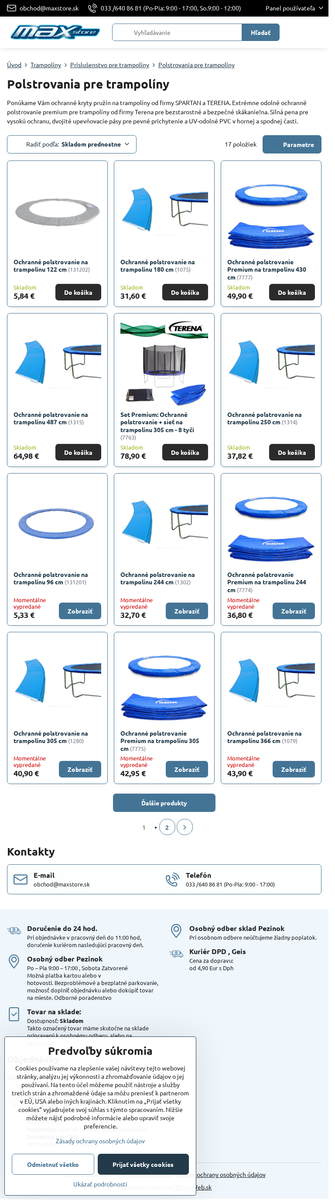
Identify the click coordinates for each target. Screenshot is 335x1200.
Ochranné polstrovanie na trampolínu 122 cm (51, 265)
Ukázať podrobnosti (100, 1184)
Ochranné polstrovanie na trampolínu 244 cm (157, 578)
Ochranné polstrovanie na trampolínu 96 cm (51, 578)
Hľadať (260, 32)
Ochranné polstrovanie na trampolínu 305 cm (51, 737)
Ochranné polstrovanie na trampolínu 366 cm (264, 737)
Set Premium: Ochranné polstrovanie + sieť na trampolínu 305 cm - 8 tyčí (157, 421)
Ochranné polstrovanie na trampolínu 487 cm (51, 418)
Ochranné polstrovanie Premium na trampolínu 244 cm (266, 581)
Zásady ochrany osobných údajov (221, 1174)
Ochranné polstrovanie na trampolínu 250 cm (264, 418)
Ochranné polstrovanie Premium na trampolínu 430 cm (266, 269)
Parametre (298, 144)
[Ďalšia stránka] (185, 827)
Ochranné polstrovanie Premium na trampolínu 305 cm (159, 740)
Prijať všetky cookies (143, 1164)
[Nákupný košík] (297, 32)
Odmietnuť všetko (53, 1164)
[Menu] (318, 32)
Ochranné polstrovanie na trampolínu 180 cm (157, 265)
